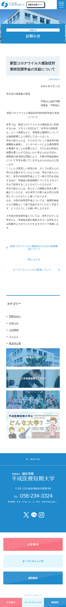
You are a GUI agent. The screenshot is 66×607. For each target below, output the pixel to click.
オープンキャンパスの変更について (32, 269)
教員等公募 (15, 343)
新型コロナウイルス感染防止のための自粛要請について (34, 247)
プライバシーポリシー (33, 595)
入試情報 (14, 329)
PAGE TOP (35, 459)
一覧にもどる (33, 259)
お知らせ (14, 323)
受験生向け (15, 316)
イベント (14, 336)
